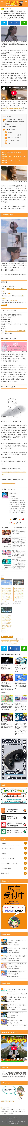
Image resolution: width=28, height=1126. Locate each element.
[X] (15, 519)
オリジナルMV (6, 641)
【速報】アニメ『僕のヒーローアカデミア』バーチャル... (16, 998)
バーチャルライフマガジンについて (16, 1117)
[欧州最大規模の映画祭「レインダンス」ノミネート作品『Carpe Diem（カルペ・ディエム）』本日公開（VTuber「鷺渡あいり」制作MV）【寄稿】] (6, 582)
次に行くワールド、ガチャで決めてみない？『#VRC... (16, 1006)
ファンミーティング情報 (13, 135)
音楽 (15, 643)
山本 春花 (4, 305)
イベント (20, 639)
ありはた (13, 1017)
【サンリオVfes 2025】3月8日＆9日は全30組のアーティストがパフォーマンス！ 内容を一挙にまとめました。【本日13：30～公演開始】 (19, 554)
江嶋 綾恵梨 (13, 300)
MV (3, 639)
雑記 (10, 536)
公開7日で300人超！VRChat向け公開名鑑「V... (16, 990)
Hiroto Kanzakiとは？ (12, 140)
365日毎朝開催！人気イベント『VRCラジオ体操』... (16, 973)
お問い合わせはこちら (7, 1101)
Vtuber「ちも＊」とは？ (13, 137)
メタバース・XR (6, 868)
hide (10, 116)
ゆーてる (13, 1001)
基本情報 (8, 132)
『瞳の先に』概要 (9, 129)
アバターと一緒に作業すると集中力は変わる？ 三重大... (16, 957)
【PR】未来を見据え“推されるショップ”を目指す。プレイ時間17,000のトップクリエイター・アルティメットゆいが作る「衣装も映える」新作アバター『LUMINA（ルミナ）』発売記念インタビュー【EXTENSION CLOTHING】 (14, 544)
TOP (5, 1117)
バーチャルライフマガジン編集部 (19, 993)
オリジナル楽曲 (15, 641)
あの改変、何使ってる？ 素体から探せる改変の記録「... (17, 949)
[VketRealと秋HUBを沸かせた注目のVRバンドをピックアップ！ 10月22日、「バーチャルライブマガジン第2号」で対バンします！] (18, 582)
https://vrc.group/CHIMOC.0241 (12, 108)
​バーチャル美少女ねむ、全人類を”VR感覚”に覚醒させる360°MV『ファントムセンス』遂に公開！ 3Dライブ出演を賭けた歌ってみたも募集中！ (7, 622)
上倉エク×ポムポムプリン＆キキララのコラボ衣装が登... (16, 965)
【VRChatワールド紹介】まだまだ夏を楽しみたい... (16, 941)
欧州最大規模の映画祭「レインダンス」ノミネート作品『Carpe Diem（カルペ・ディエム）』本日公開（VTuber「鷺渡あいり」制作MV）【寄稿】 (7, 595)
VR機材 (3, 853)
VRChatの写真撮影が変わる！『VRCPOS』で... (16, 1014)
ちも (9, 293)
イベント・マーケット (7, 858)
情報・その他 (5, 873)
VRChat (3, 8)
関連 (7, 143)
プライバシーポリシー (14, 1119)
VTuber (10, 636)
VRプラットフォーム (7, 848)
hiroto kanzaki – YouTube (8, 483)
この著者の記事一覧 (20, 527)
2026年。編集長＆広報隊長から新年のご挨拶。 (18, 532)
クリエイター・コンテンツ (9, 863)
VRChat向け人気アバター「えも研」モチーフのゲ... (16, 1022)
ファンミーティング (7, 643)
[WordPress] (18, 523)
